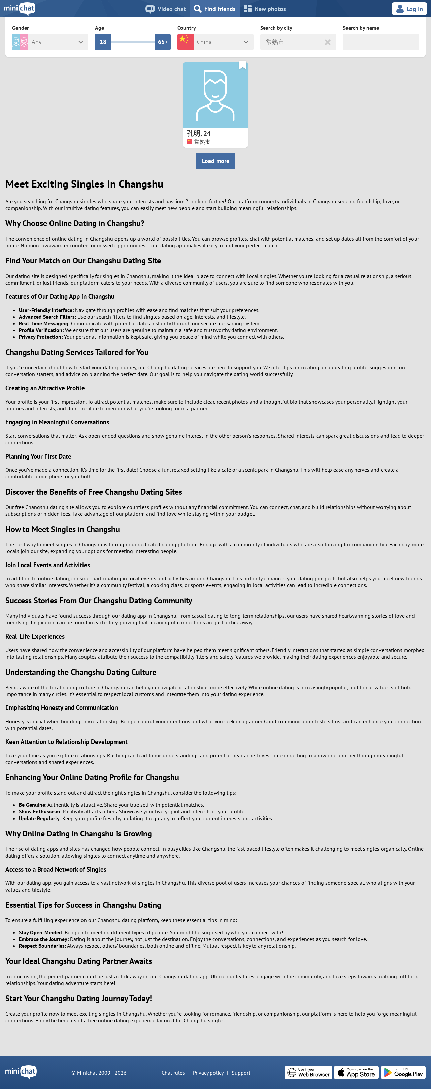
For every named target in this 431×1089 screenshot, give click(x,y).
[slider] (103, 42)
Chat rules (173, 1072)
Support (241, 1072)
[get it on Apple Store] (356, 1072)
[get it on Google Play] (403, 1072)
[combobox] (267, 42)
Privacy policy (208, 1072)
